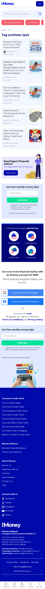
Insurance (13, 32)
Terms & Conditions (12, 319)
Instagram (10, 506)
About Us (6, 465)
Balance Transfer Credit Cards (16, 434)
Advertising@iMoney (22, 567)
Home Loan (31, 257)
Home (4, 30)
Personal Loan (14, 243)
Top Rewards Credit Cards (14, 419)
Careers (5, 473)
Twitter (8, 502)
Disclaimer (24, 562)
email (29, 313)
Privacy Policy (35, 319)
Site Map (35, 562)
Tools (14, 587)
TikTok (8, 515)
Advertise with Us (10, 469)
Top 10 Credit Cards (11, 403)
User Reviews (8, 477)
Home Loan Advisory (12, 452)
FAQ (4, 485)
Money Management (13, 22)
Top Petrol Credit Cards (13, 407)
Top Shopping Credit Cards (14, 411)
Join (40, 4)
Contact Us (7, 481)
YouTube (9, 510)
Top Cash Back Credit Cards (15, 422)
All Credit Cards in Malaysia (14, 430)
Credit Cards (14, 257)
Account (39, 587)
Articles (30, 587)
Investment (33, 22)
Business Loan (31, 243)
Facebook (10, 498)
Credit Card (13, 25)
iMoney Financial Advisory (14, 448)
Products (6, 587)
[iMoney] (8, 3)
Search (22, 587)
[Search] (40, 13)
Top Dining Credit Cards (13, 426)
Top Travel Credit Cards (13, 415)
